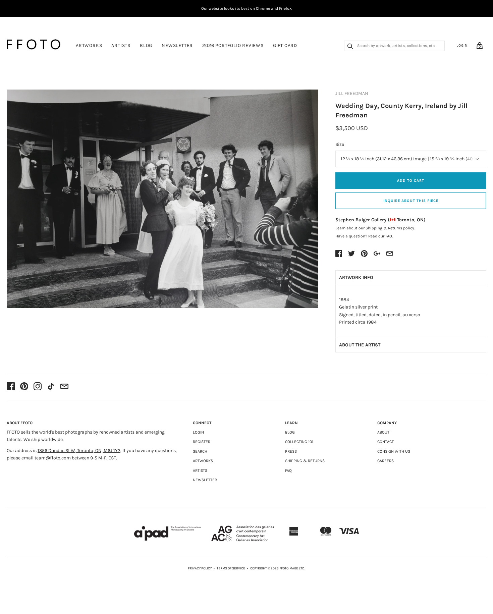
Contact (385, 441)
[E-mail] (64, 387)
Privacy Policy (200, 568)
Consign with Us (393, 451)
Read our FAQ (380, 236)
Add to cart (410, 180)
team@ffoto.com (53, 458)
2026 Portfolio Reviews (233, 45)
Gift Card (285, 45)
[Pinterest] (24, 387)
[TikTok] (51, 387)
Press (291, 451)
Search (200, 451)
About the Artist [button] (359, 345)
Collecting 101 (299, 441)
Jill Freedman (351, 93)
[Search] (350, 47)
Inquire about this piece (410, 201)
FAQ (288, 470)
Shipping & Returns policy (390, 228)
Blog (146, 45)
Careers (385, 460)
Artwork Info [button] (356, 277)
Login (462, 45)
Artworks (89, 45)
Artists (120, 45)
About (383, 432)
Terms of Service (231, 568)
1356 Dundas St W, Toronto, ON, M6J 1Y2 (79, 450)
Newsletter (177, 45)
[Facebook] (11, 387)
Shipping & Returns (305, 460)
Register (201, 441)
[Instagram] (38, 387)
